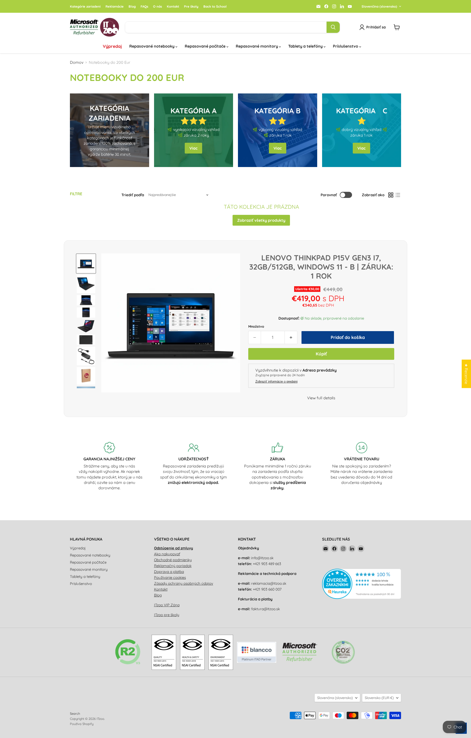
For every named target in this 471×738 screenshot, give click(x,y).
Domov (76, 62)
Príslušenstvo (346, 46)
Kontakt (173, 6)
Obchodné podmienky (173, 559)
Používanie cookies (170, 577)
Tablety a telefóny (306, 46)
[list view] (397, 195)
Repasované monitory (257, 46)
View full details (321, 398)
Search (75, 713)
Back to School (215, 6)
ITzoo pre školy (166, 614)
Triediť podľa (132, 195)
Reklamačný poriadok (173, 565)
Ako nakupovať (167, 554)
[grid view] (390, 195)
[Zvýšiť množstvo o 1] (291, 337)
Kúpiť (321, 354)
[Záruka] (277, 466)
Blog (132, 6)
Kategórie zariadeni (85, 6)
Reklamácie (114, 6)
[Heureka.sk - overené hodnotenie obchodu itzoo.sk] (361, 597)
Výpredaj (112, 46)
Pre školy (191, 6)
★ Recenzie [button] (466, 373)
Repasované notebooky (152, 46)
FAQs (144, 6)
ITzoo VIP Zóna (167, 605)
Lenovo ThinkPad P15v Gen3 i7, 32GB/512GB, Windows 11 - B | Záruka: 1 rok (321, 266)
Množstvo (256, 326)
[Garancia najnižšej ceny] (109, 466)
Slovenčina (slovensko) (379, 6)
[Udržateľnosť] (194, 466)
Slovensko (379, 698)
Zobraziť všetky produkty (261, 220)
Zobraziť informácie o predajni (276, 381)
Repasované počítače (205, 46)
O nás (157, 6)
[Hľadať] (333, 27)
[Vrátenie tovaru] (362, 466)
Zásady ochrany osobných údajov (183, 583)
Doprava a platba (169, 571)
